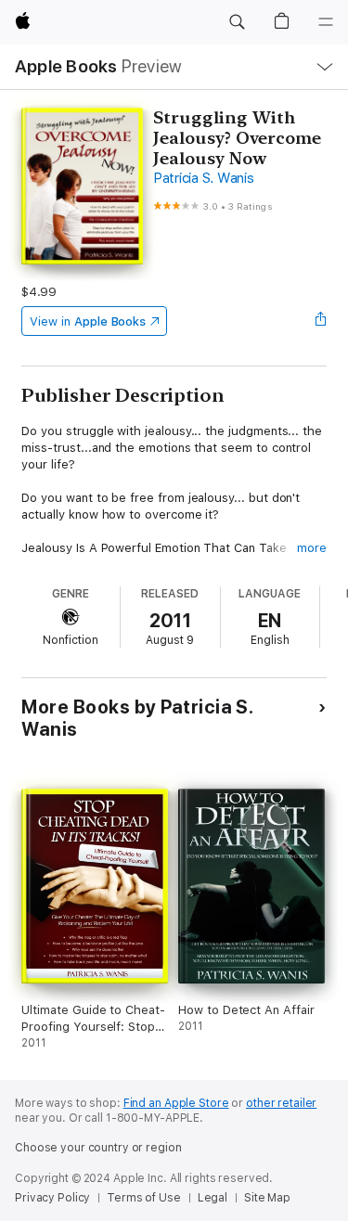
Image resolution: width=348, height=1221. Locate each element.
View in (88, 321)
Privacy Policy (52, 1197)
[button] (236, 22)
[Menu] (325, 22)
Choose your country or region (98, 1147)
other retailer (281, 1103)
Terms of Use (144, 1197)
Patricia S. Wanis (203, 178)
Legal (212, 1197)
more (312, 548)
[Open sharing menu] (321, 321)
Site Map (267, 1197)
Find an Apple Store (176, 1103)
